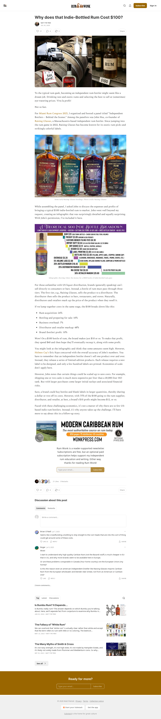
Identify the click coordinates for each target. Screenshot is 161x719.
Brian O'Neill (45, 531)
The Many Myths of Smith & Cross (54, 644)
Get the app (93, 707)
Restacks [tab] (51, 508)
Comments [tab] (40, 508)
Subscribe (140, 5)
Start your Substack (74, 707)
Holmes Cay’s (42, 352)
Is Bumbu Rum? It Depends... (51, 605)
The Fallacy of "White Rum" (50, 624)
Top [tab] (37, 598)
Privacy (79, 701)
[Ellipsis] (125, 531)
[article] (80, 611)
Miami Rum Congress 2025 (53, 113)
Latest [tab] (44, 598)
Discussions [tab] (54, 598)
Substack (68, 713)
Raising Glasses (43, 121)
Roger (42, 547)
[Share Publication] (130, 5)
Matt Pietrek (46, 23)
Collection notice (97, 701)
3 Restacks (64, 481)
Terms (85, 701)
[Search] (124, 5)
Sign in (153, 5)
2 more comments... (43, 585)
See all (40, 663)
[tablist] (45, 508)
